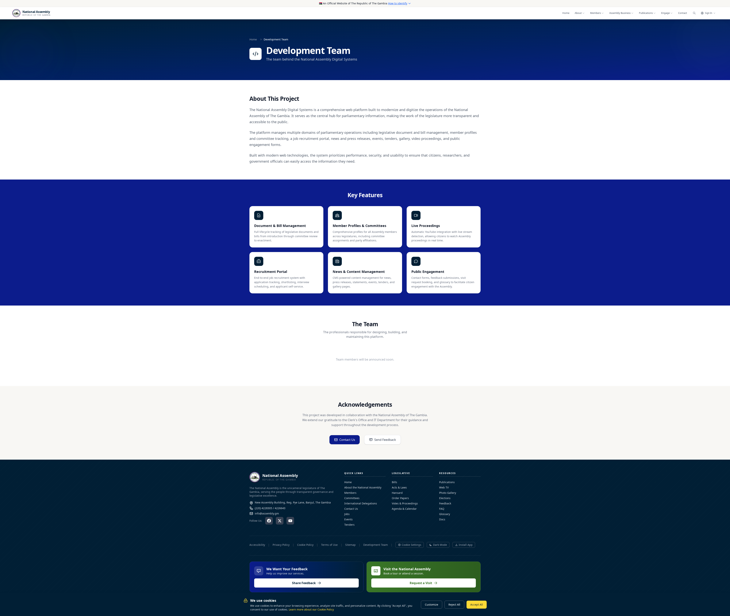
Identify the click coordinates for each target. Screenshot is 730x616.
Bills (394, 482)
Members (350, 493)
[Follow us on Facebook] (269, 521)
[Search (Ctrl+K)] (694, 13)
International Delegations (360, 503)
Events (348, 519)
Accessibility (257, 545)
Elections (445, 498)
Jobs (347, 514)
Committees (351, 498)
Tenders (349, 524)
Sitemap (350, 545)
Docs (442, 519)
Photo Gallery (447, 493)
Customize (431, 604)
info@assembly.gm (267, 513)
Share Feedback (304, 583)
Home (565, 13)
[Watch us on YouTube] (290, 521)
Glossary (444, 514)
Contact (682, 13)
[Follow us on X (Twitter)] (279, 521)
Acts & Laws (399, 487)
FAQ (441, 508)
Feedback (445, 503)
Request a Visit (421, 583)
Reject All (454, 604)
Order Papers (400, 498)
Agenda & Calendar (404, 508)
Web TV (444, 487)
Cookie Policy (305, 545)
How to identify (397, 3)
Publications (447, 482)
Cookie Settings (411, 545)
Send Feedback (385, 440)
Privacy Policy (281, 545)
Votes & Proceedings (405, 503)
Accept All (476, 604)
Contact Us (347, 440)
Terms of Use (329, 545)
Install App (466, 545)
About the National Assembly (362, 487)
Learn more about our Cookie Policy (311, 609)
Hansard (397, 493)
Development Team (375, 545)
